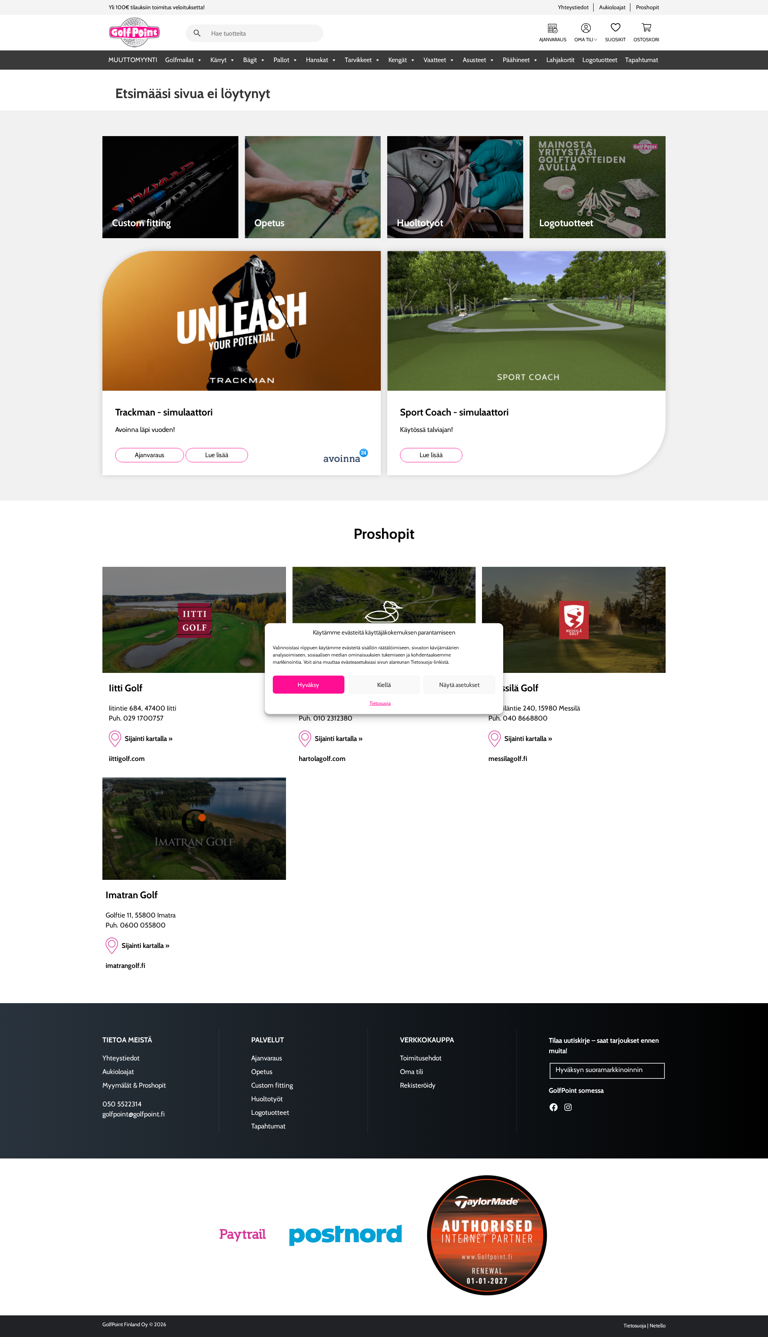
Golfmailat (179, 60)
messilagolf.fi (507, 759)
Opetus (261, 1072)
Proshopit (647, 7)
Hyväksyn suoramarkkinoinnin (599, 1070)
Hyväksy (308, 684)
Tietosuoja (380, 703)
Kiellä (384, 684)
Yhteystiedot (573, 7)
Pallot (281, 60)
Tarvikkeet (358, 60)
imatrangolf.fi (125, 966)
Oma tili (583, 39)
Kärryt (218, 60)
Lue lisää (216, 455)
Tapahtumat (641, 60)
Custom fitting (272, 1085)
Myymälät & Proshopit (134, 1085)
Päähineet (516, 60)
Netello (658, 1326)
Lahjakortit (560, 60)
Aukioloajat (612, 7)
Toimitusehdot (421, 1058)
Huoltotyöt (267, 1099)
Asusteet (474, 60)
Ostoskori (646, 39)
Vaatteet (435, 60)
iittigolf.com (127, 759)
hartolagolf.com (322, 759)
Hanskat (317, 60)
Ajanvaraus (552, 39)
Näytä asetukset (459, 684)
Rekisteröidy (418, 1085)
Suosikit (615, 39)
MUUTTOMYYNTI (132, 60)
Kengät (397, 60)
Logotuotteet (599, 60)
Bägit (250, 60)
